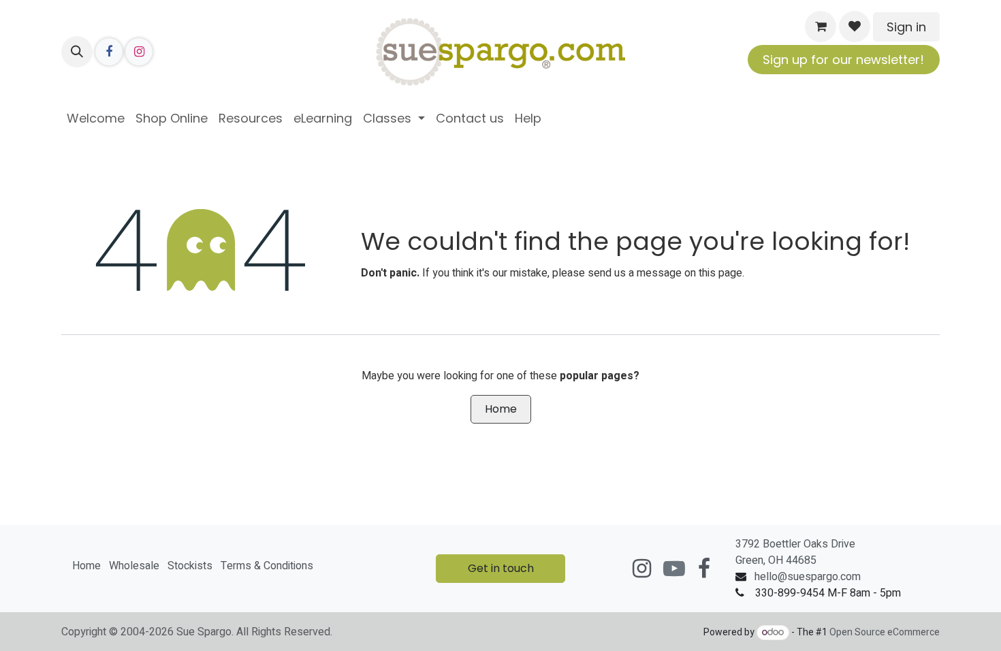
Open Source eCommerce (884, 632)
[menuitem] (95, 118)
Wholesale (134, 566)
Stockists (190, 566)
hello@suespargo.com (807, 577)
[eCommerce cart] (820, 26)
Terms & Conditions (267, 566)
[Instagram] (139, 51)
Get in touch (501, 568)
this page (720, 273)
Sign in (906, 26)
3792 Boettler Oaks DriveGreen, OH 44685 (795, 552)
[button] (77, 51)
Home (501, 409)
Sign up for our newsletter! (843, 59)
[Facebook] (109, 51)
